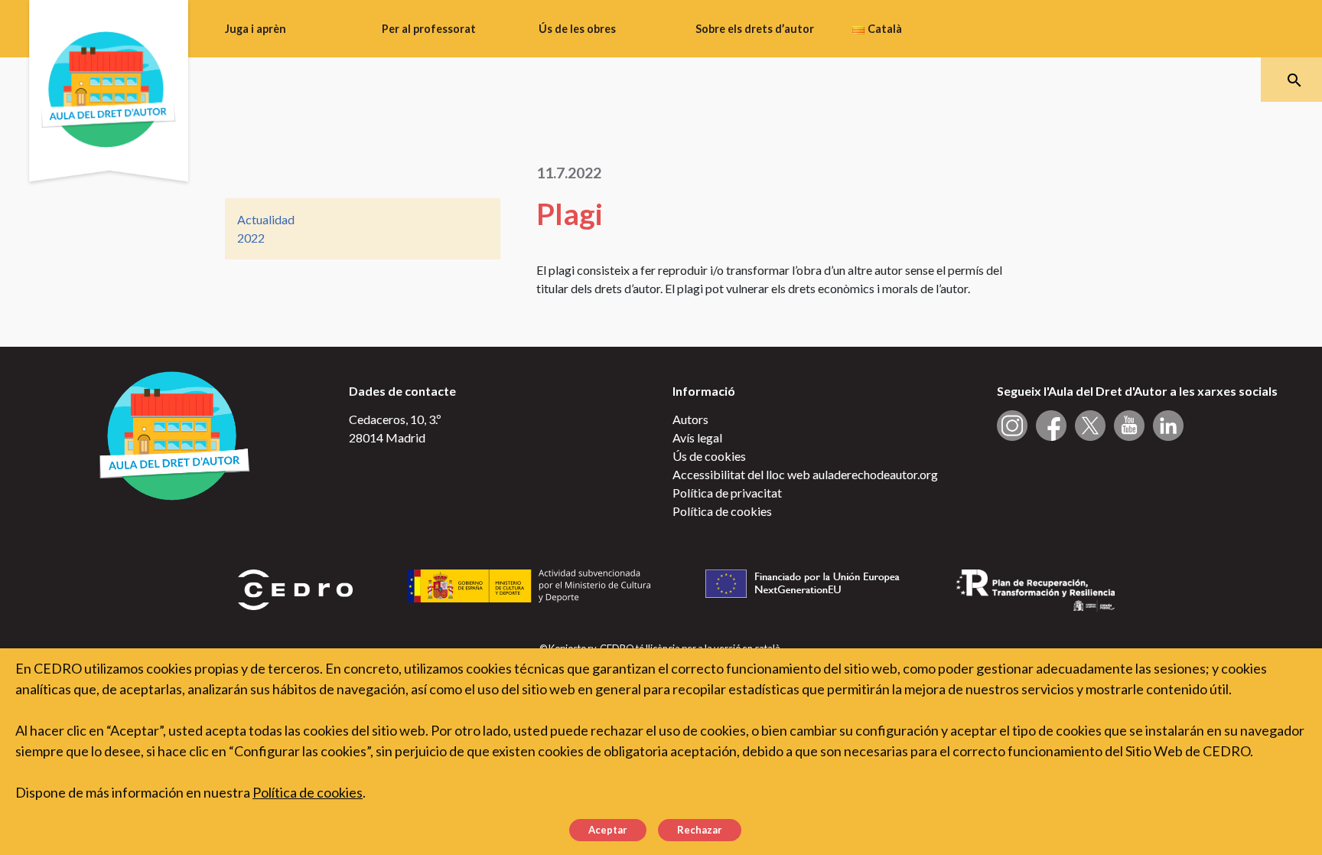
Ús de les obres (577, 28)
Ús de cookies (709, 456)
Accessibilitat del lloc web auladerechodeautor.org (805, 474)
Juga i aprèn (255, 28)
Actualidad (266, 219)
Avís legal (697, 437)
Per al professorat (429, 28)
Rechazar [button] (699, 830)
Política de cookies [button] (307, 792)
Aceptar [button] (607, 830)
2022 (251, 237)
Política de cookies (722, 511)
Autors (690, 419)
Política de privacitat (727, 492)
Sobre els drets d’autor (754, 28)
